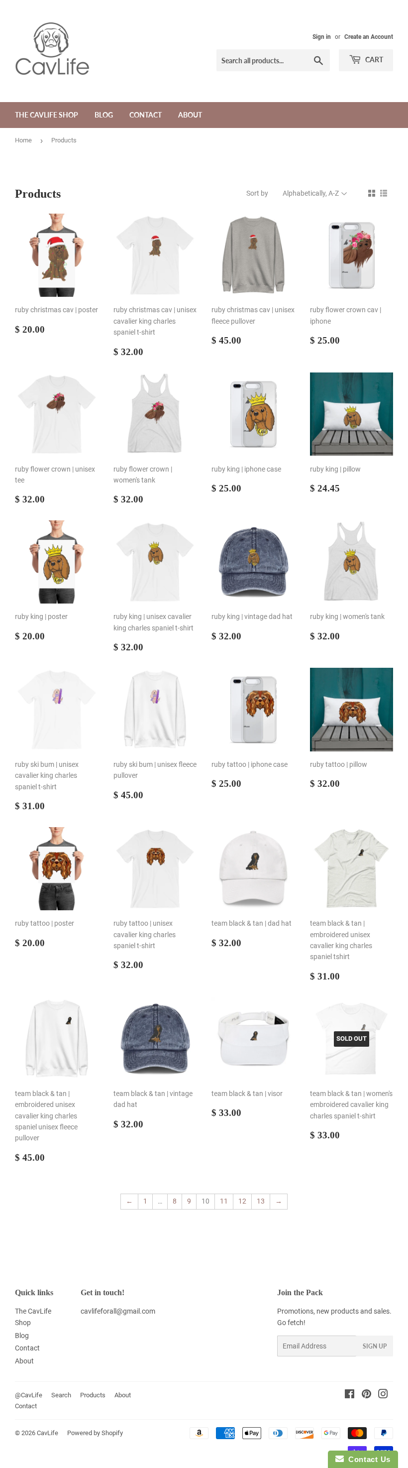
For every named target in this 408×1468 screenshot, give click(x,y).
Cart (373, 59)
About (190, 115)
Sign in (321, 36)
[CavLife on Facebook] (349, 1395)
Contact (145, 115)
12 (242, 1201)
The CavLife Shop (46, 115)
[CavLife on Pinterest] (366, 1395)
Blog (104, 115)
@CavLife (28, 1395)
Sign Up (375, 1346)
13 (261, 1201)
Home (23, 140)
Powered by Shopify (95, 1433)
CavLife (47, 1433)
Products (92, 1395)
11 (224, 1201)
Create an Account (368, 36)
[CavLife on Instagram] (383, 1395)
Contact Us (367, 1459)
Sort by (257, 193)
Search (61, 1395)
